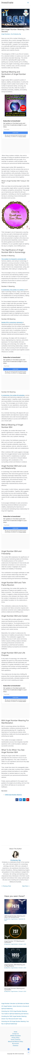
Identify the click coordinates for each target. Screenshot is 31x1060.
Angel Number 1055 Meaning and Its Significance (14, 965)
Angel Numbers (5, 34)
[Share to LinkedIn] (24, 800)
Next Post (25, 886)
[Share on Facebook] (17, 800)
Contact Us (15, 1033)
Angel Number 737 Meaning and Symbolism (14, 941)
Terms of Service (15, 1039)
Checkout (15, 1045)
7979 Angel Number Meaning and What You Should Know (14, 916)
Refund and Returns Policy (15, 1041)
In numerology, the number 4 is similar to (13, 289)
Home (15, 1031)
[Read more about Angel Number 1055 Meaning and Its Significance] (15, 955)
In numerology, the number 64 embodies (13, 395)
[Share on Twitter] (20, 800)
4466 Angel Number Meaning (13, 794)
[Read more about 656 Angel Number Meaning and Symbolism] (15, 979)
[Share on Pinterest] (27, 800)
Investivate (7, 2)
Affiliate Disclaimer (15, 1035)
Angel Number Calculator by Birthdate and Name (15, 1003)
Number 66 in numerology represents (12, 322)
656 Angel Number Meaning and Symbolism (14, 989)
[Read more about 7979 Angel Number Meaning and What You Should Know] (15, 906)
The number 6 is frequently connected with (13, 259)
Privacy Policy (15, 1037)
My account (15, 1043)
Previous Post (6, 886)
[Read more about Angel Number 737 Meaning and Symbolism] (15, 931)
